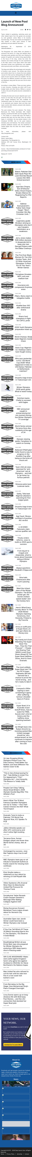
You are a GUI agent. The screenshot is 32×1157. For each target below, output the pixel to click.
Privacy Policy (10, 1154)
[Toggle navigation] (15, 13)
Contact (27, 1154)
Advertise (19, 1154)
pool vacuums (10, 76)
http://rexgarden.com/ (7, 133)
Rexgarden (7, 51)
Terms (2, 1154)
